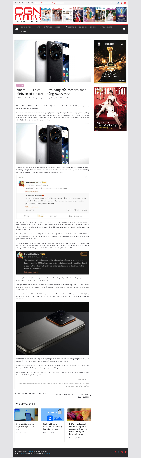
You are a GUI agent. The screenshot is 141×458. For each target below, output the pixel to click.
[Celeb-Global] (16, 29)
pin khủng (52, 98)
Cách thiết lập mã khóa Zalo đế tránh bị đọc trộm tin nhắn (52, 426)
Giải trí (37, 27)
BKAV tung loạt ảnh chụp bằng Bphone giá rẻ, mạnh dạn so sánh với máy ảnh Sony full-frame (78, 429)
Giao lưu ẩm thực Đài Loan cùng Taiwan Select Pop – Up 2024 (72, 395)
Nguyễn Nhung (33, 98)
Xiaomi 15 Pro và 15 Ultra (62, 98)
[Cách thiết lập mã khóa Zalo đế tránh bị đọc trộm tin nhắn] (53, 410)
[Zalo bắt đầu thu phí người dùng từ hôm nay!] (26, 410)
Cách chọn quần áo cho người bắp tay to (31, 393)
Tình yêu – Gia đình (105, 27)
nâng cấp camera (43, 98)
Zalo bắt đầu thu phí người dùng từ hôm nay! (25, 426)
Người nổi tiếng (26, 27)
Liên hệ (23, 31)
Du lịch (93, 27)
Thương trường (70, 27)
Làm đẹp (58, 27)
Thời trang (48, 27)
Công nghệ (83, 27)
